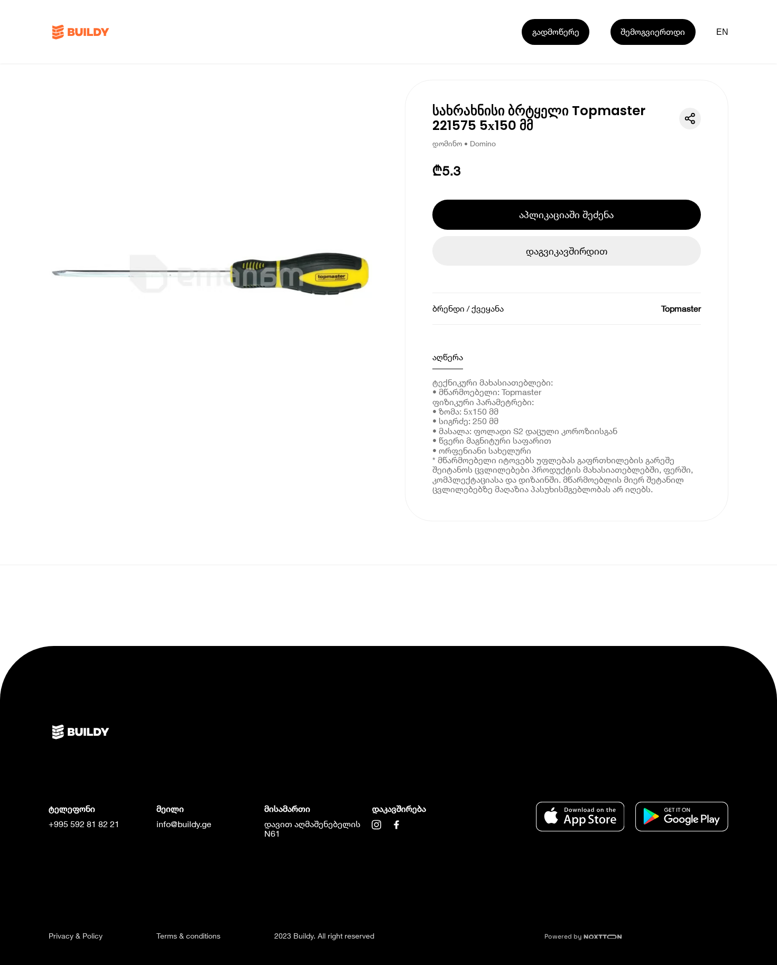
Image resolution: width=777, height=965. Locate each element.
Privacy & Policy (76, 935)
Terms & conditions (188, 935)
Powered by (564, 936)
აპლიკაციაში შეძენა (566, 214)
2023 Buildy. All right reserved (324, 935)
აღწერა (447, 357)
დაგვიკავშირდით (566, 251)
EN (722, 31)
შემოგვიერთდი (653, 31)
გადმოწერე (555, 31)
